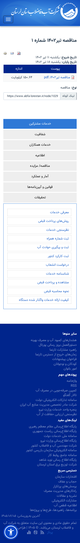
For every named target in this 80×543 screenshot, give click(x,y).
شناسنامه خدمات (57, 273)
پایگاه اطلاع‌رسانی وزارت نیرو (58, 440)
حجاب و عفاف (67, 481)
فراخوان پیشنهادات (64, 359)
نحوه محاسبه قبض (56, 291)
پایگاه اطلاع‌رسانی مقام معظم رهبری (53, 426)
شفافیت (40, 134)
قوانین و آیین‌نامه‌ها (40, 187)
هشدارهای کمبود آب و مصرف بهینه (54, 340)
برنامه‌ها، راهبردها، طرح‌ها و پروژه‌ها (53, 510)
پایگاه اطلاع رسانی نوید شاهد (58, 460)
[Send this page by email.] (12, 53)
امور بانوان (70, 368)
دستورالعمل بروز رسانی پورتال (58, 345)
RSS (74, 386)
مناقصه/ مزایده (40, 166)
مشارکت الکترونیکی (64, 500)
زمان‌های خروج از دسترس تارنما (56, 354)
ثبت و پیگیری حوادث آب (53, 247)
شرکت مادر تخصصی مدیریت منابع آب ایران (48, 404)
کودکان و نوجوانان (65, 364)
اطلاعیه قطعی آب (65, 505)
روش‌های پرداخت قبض (53, 221)
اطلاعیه (40, 155)
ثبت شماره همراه (58, 238)
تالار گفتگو (70, 395)
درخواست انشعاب (57, 264)
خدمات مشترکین (40, 123)
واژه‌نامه (72, 381)
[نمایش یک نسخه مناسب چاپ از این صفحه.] (5, 53)
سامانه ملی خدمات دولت (60, 436)
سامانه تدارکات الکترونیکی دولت (56, 400)
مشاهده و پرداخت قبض (53, 282)
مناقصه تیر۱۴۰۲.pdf (57, 77)
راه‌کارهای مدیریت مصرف (60, 491)
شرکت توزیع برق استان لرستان (57, 464)
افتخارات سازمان (66, 477)
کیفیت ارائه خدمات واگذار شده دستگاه (44, 300)
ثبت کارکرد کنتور (58, 256)
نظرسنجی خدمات (57, 230)
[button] (10, 532)
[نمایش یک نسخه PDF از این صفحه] (19, 53)
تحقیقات (40, 197)
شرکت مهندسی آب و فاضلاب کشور (54, 445)
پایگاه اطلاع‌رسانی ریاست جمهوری (55, 431)
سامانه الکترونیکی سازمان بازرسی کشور (51, 450)
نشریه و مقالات (67, 496)
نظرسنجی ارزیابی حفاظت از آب (56, 414)
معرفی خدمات (59, 212)
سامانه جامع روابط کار (62, 455)
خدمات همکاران (40, 144)
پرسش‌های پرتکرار (65, 486)
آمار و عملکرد (40, 176)
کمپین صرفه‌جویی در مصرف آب (56, 390)
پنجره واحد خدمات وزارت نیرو (58, 409)
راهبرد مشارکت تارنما (63, 350)
